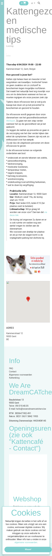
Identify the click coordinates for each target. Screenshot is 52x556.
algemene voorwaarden (26, 542)
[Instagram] (46, 3)
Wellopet (10, 120)
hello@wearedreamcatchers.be (31, 409)
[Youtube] (49, 3)
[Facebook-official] (44, 3)
